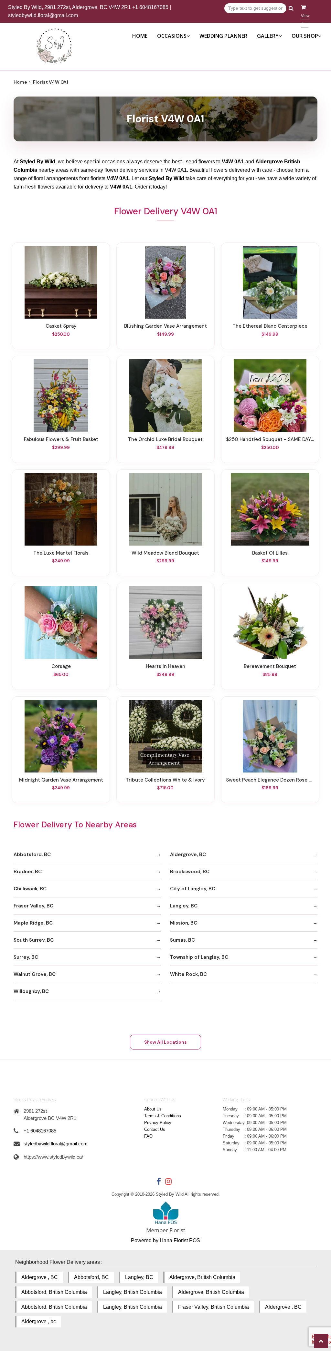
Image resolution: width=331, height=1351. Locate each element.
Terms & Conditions (162, 1115)
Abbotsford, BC (32, 854)
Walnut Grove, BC (35, 974)
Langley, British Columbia (132, 1292)
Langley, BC (184, 906)
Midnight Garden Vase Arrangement (61, 780)
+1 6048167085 (150, 7)
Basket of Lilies (270, 553)
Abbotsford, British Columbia (54, 1292)
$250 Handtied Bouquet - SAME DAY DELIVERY (270, 439)
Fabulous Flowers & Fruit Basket (61, 439)
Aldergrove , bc (38, 1321)
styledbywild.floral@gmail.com (43, 15)
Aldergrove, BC (188, 854)
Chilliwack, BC (30, 888)
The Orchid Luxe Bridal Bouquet (165, 439)
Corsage (61, 666)
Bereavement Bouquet (270, 666)
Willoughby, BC (31, 991)
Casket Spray (61, 326)
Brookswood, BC (189, 871)
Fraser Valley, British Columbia (213, 1307)
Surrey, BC (26, 957)
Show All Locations (165, 1042)
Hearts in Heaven (165, 666)
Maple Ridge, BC (33, 923)
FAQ (148, 1136)
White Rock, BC (188, 974)
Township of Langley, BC (199, 957)
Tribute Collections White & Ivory (165, 780)
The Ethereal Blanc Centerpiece (269, 326)
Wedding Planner (223, 35)
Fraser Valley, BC (33, 906)
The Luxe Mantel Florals (61, 553)
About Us (153, 1109)
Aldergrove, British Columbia (202, 1277)
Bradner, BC (28, 871)
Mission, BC (183, 923)
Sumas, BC (182, 940)
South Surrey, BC (34, 940)
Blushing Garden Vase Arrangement (165, 326)
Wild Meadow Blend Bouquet (165, 553)
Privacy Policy (157, 1122)
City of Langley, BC (192, 888)
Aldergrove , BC (39, 1277)
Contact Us (154, 1129)
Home (139, 35)
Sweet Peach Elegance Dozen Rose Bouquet (270, 780)
